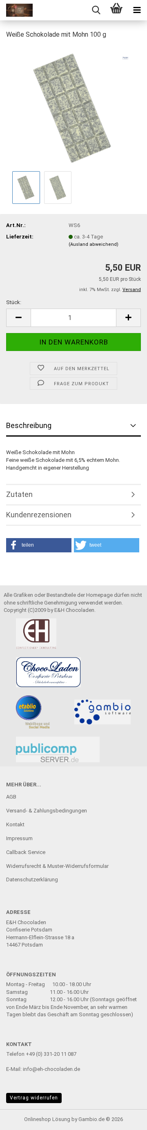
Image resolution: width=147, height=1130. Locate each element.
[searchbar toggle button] (96, 10)
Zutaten (19, 494)
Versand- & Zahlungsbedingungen (46, 811)
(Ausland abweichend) (93, 244)
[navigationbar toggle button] (137, 10)
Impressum (19, 838)
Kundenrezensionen (38, 514)
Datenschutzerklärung (32, 879)
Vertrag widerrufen (34, 1098)
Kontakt (15, 824)
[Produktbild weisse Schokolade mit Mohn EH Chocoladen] (73, 107)
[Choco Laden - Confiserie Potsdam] (16, 10)
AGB (11, 797)
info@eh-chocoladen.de (51, 1069)
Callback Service (25, 852)
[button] (18, 318)
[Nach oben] (124, 1118)
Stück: (13, 302)
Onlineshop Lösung (47, 1119)
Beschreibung (28, 425)
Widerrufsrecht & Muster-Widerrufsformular (57, 866)
